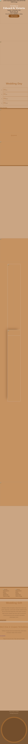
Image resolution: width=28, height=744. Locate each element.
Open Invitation (14, 16)
